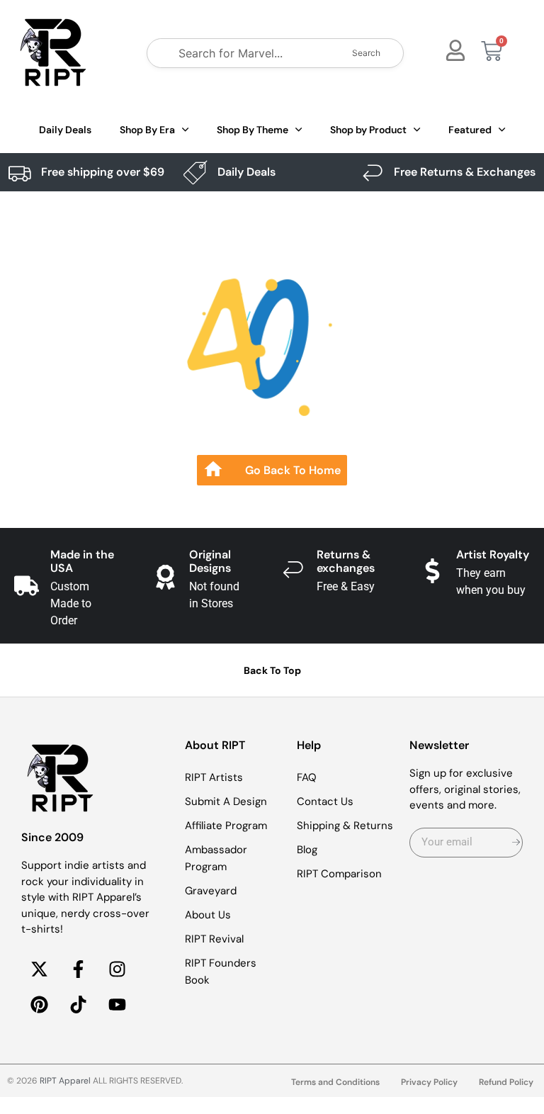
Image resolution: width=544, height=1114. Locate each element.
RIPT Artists (214, 777)
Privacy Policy (429, 1082)
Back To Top (272, 670)
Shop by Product (368, 129)
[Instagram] (117, 969)
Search (366, 52)
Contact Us (325, 801)
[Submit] (516, 842)
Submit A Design (226, 801)
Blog (307, 850)
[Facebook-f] (78, 969)
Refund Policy (506, 1082)
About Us (208, 915)
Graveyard (211, 891)
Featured (470, 129)
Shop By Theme (252, 129)
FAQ (307, 777)
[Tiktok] (78, 1005)
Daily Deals (65, 129)
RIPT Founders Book (220, 971)
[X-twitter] (39, 969)
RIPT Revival (214, 939)
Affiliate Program (226, 825)
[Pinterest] (39, 1005)
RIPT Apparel (65, 1080)
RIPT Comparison (339, 874)
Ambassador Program (216, 858)
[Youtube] (117, 1005)
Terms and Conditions (335, 1082)
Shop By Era (147, 129)
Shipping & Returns (345, 825)
